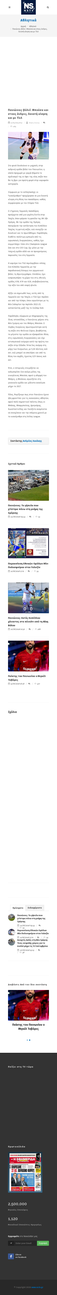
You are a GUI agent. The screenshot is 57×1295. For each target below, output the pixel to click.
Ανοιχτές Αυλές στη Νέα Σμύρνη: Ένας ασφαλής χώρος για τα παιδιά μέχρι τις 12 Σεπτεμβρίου (32, 943)
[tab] (18, 908)
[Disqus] (28, 758)
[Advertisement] (28, 66)
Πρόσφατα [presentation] (18, 908)
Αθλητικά (28, 20)
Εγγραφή (43, 1243)
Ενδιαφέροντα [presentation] (35, 908)
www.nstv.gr (37, 1287)
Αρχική (23, 26)
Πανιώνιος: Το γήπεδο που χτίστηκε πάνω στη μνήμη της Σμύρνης (25, 509)
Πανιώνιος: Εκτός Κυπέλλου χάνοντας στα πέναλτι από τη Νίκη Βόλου (28, 621)
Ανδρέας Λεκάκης (33, 123)
